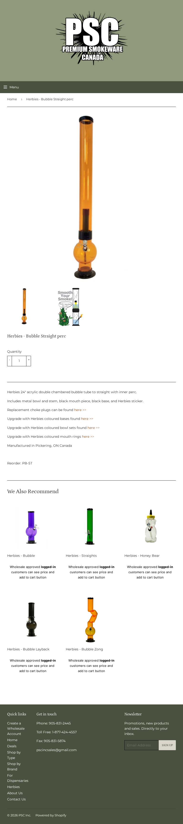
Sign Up (167, 745)
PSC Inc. (25, 815)
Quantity (14, 351)
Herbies (13, 787)
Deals (11, 746)
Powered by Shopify (51, 815)
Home (12, 99)
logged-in (48, 567)
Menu (14, 87)
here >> (80, 410)
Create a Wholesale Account (16, 728)
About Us (15, 793)
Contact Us (16, 799)
